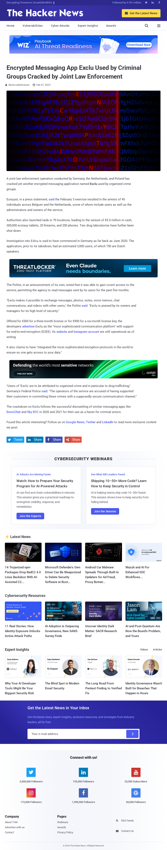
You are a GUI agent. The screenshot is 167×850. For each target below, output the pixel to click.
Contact (9, 832)
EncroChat (14, 412)
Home (10, 25)
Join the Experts (30, 516)
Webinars (62, 822)
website (61, 332)
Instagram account (86, 332)
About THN (11, 822)
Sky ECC (32, 412)
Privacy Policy (65, 832)
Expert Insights (88, 25)
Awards (111, 25)
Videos (144, 649)
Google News (75, 422)
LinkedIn (107, 422)
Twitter (91, 422)
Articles (157, 649)
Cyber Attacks (60, 25)
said (51, 199)
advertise (28, 326)
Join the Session (105, 511)
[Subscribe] (132, 734)
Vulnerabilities (33, 25)
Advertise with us (15, 827)
